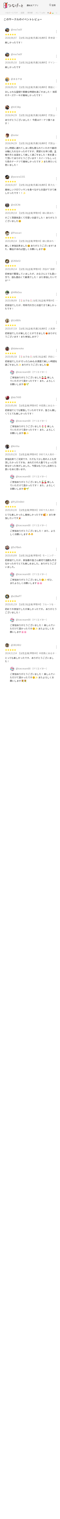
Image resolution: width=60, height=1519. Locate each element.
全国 (22, 12)
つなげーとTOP (11, 12)
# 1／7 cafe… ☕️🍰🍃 (45, 12)
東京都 (30, 12)
